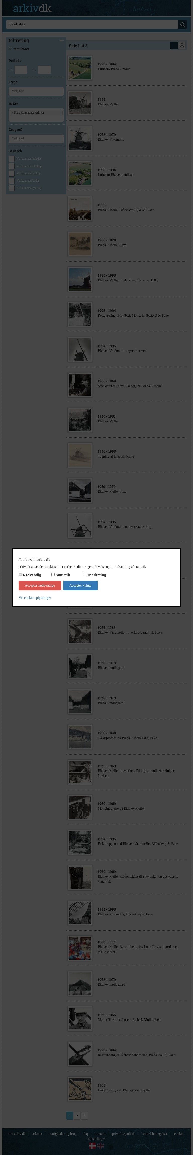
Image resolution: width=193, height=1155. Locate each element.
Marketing (97, 574)
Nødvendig (32, 574)
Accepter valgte (80, 585)
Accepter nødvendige (40, 585)
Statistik (63, 574)
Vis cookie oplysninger (35, 598)
